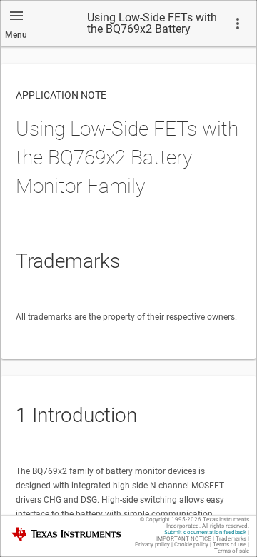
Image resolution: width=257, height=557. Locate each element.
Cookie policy (191, 544)
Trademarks (231, 539)
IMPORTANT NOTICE (183, 539)
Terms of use (229, 544)
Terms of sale (231, 551)
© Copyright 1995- (170, 519)
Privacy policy (152, 544)
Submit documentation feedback (205, 532)
